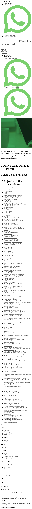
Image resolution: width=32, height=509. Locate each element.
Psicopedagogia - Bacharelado (14, 274)
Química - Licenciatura (9, 279)
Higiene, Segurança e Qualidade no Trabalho (14, 388)
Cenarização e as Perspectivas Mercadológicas (14, 354)
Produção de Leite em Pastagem (11, 368)
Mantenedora (7, 453)
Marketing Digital (8, 363)
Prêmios (5, 457)
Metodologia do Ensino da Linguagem (13, 364)
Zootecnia (6, 291)
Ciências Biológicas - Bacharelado (15, 204)
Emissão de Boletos (8, 475)
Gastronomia (7, 231)
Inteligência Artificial (8, 255)
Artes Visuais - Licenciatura (13, 197)
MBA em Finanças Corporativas (11, 328)
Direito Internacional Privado (10, 359)
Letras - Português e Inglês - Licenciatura (13, 258)
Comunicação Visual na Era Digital (12, 404)
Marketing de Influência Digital (11, 262)
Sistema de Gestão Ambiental (10, 422)
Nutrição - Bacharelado (12, 267)
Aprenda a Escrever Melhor (10, 371)
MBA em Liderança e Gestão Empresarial (13, 334)
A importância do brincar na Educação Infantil (14, 370)
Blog (5, 470)
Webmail (6, 468)
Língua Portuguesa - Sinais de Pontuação (13, 392)
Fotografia (6, 230)
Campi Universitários (9, 458)
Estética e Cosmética (11, 224)
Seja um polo (7, 447)
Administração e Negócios (10, 298)
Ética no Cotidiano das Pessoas (11, 384)
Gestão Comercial (8, 234)
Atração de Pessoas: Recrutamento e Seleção (14, 400)
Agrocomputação (8, 191)
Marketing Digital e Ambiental (11, 395)
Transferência (7, 441)
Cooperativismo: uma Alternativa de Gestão (14, 356)
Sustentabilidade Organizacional (11, 399)
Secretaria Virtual (8, 466)
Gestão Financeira (8, 246)
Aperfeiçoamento (8, 433)
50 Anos (6, 454)
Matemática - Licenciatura (13, 263)
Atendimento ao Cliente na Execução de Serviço (15, 352)
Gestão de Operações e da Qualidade (12, 315)
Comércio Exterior (8, 210)
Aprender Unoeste (8, 464)
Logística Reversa (8, 414)
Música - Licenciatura (9, 264)
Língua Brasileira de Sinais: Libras (12, 412)
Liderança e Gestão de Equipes (11, 391)
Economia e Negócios (9, 306)
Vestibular (6, 440)
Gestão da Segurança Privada (10, 238)
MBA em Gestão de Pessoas (10, 332)
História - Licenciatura (9, 252)
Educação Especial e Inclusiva (11, 307)
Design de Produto (8, 214)
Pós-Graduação (7, 432)
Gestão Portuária (7, 250)
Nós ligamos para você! (9, 35)
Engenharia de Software (9, 223)
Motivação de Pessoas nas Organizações (13, 415)
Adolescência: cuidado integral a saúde (13, 347)
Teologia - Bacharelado (9, 288)
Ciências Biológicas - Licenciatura (15, 205)
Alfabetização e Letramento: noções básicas (14, 351)
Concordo (12, 507)
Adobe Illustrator (8, 346)
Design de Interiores (8, 211)
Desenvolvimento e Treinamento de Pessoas (14, 406)
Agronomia (6, 192)
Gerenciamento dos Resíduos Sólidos (12, 386)
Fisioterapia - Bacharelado (13, 227)
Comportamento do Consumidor (11, 403)
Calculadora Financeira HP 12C (11, 402)
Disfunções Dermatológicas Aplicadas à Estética (15, 378)
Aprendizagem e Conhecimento (11, 372)
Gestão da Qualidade (8, 236)
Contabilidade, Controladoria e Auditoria (13, 300)
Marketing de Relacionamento (11, 394)
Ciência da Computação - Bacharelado (13, 203)
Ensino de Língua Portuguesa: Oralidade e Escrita (15, 311)
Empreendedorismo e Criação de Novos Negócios (15, 360)
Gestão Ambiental (11, 232)
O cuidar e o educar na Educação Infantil (13, 367)
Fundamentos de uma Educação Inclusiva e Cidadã (16, 407)
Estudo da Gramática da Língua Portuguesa (14, 312)
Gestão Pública (7, 251)
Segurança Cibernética (9, 284)
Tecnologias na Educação (10, 342)
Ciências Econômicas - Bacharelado (12, 208)
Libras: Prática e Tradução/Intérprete (12, 324)
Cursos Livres (7, 434)
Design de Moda (7, 212)
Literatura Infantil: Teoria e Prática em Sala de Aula (16, 326)
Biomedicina (9, 201)
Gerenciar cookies (5, 507)
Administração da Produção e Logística (13, 296)
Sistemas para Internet (9, 287)
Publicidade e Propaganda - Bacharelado (13, 275)
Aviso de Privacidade (6, 485)
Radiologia (9, 282)
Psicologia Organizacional (10, 338)
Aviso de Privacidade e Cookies (17, 504)
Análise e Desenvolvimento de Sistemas (13, 195)
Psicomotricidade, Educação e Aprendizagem (14, 339)
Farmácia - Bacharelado (12, 226)
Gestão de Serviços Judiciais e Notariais (13, 242)
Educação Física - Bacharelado (14, 218)
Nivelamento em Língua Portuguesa (12, 416)
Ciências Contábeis (8, 207)
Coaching (6, 355)
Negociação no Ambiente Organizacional (13, 366)
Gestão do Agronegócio (9, 244)
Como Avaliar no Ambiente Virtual (12, 376)
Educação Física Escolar (9, 308)
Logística (6, 259)
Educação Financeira (8, 216)
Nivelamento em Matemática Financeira (13, 419)
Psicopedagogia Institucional (10, 340)
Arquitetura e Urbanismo (12, 196)
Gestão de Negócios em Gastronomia (12, 343)
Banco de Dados (7, 200)
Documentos (7, 467)
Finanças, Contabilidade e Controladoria (13, 314)
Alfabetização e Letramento (10, 299)
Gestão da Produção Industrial (11, 235)
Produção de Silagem (9, 420)
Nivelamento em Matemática (10, 418)
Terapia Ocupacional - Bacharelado (15, 290)
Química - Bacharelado (12, 276)
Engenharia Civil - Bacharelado (14, 220)
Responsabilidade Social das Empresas (13, 398)
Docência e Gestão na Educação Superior (13, 304)
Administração (7, 189)
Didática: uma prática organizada (11, 358)
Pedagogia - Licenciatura (9, 268)
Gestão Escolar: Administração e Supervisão (14, 322)
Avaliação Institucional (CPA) (11, 456)
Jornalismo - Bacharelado (9, 256)
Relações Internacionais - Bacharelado (13, 283)
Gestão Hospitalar (8, 247)
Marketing (6, 260)
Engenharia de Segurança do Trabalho (13, 310)
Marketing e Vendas (8, 327)
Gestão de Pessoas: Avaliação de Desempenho (14, 408)
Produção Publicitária (9, 272)
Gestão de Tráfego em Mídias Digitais (12, 243)
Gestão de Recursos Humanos (11, 240)
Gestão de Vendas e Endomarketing (12, 362)
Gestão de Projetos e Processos (11, 316)
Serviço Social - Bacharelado (13, 286)
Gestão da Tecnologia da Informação (12, 239)
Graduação (6, 430)
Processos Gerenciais (8, 271)
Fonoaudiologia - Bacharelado (14, 228)
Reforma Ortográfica (8, 396)
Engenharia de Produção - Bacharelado (16, 222)
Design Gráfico (7, 215)
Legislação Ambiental (9, 390)
